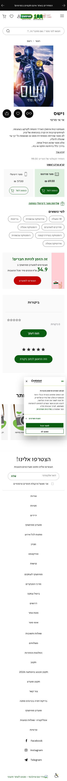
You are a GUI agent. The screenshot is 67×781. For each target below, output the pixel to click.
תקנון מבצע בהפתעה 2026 (33, 672)
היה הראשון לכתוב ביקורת (33, 359)
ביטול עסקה (33, 593)
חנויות (33, 505)
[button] (18, 16)
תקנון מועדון (33, 681)
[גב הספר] (29, 113)
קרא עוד (60, 152)
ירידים (33, 515)
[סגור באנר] (26, 381)
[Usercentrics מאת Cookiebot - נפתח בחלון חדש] (40, 381)
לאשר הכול (44, 426)
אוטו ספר (33, 622)
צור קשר (33, 691)
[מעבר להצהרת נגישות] (57, 776)
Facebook (36, 740)
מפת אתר (33, 612)
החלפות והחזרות (33, 652)
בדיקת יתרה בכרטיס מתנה (33, 701)
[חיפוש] (8, 31)
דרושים (33, 603)
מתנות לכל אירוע (33, 534)
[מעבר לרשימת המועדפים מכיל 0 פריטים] (11, 16)
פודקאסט (33, 553)
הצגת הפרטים (34, 418)
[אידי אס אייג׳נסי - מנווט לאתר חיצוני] (27, 776)
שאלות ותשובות (33, 633)
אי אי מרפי (57, 120)
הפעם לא (45, 432)
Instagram (36, 750)
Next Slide (51, 76)
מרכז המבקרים (33, 584)
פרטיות (33, 729)
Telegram (36, 759)
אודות (34, 496)
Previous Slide (15, 76)
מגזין (33, 544)
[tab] (33, 302)
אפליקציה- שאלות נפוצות (33, 720)
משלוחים (33, 643)
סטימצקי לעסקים (34, 574)
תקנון (33, 662)
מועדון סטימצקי (33, 524)
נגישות (33, 563)
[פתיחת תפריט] (62, 17)
